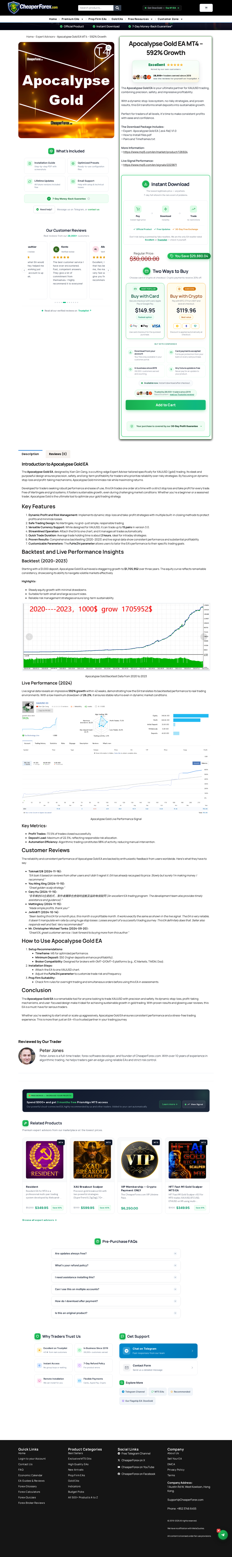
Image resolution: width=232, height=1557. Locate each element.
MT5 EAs (159, 1391)
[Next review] (108, 270)
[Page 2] (57, 302)
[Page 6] (67, 302)
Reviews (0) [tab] (58, 454)
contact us (93, 209)
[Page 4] (61, 302)
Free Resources (138, 19)
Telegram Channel (135, 1391)
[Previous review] (24, 270)
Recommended (182, 1391)
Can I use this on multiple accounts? (77, 1289)
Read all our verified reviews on (68, 310)
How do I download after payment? (76, 1301)
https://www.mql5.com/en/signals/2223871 (150, 165)
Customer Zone (168, 19)
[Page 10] (75, 302)
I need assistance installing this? (75, 1277)
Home (53, 19)
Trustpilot (162, 239)
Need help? (46, 209)
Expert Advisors (45, 36)
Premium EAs (70, 19)
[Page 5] (64, 302)
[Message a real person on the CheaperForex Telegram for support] (223, 1535)
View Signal (197, 1104)
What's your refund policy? (71, 1265)
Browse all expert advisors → (39, 1220)
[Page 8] (71, 302)
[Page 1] (55, 302)
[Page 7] (69, 302)
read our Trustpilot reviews (182, 394)
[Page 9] (73, 302)
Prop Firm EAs (97, 19)
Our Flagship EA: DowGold (139, 1400)
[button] (108, 48)
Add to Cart (166, 404)
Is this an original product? (71, 1313)
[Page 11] (77, 302)
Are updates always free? (71, 1253)
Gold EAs (117, 19)
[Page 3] (59, 302)
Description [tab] (30, 454)
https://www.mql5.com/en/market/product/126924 (155, 152)
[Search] (117, 8)
